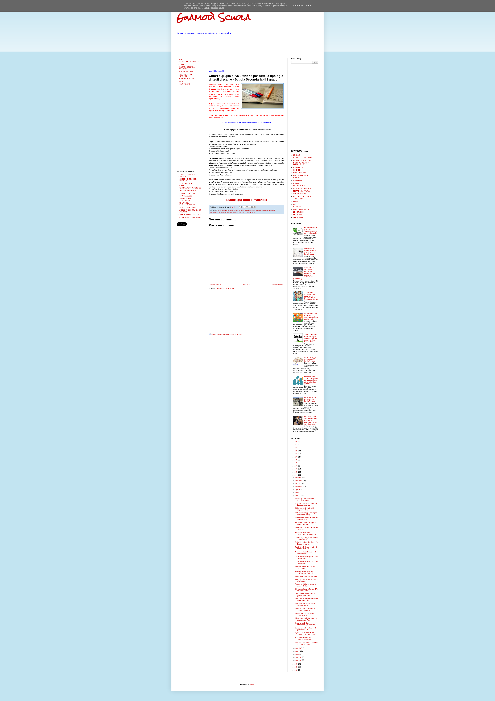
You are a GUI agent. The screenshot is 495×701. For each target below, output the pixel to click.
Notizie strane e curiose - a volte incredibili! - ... (306, 528)
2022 (296, 451)
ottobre (298, 484)
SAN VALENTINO (299, 194)
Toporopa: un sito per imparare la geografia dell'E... (306, 538)
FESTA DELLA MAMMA (301, 191)
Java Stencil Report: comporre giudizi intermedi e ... (305, 595)
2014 (296, 475)
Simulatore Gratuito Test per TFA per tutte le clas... (306, 590)
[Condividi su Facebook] (252, 207)
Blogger (251, 684)
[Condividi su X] (249, 207)
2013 (296, 664)
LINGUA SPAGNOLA (300, 175)
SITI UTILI (182, 81)
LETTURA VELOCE (185, 196)
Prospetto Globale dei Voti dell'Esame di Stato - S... (304, 572)
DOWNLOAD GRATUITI (187, 79)
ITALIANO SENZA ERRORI (302, 160)
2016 (296, 469)
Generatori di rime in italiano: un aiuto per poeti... (306, 518)
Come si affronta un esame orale (306, 576)
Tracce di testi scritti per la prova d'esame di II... (306, 557)
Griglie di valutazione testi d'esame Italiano (241, 212)
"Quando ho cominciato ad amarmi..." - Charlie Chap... (305, 634)
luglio (297, 493)
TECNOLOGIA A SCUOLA (187, 207)
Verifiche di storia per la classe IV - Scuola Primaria (310, 359)
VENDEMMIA (298, 217)
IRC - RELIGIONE (299, 186)
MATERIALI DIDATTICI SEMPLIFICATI (301, 164)
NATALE (296, 204)
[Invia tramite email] (244, 207)
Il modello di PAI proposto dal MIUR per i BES (305, 567)
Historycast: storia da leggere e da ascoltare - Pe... (306, 619)
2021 (296, 454)
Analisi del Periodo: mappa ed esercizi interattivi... (305, 523)
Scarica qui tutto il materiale (246, 200)
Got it (308, 6)
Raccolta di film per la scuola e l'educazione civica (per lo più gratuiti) (310, 230)
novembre (299, 481)
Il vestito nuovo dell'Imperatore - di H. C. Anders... (306, 499)
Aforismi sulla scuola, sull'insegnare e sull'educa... (306, 533)
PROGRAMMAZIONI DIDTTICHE (186, 75)
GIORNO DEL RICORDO (302, 196)
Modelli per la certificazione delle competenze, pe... (306, 553)
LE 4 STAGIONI (298, 212)
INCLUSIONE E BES (186, 72)
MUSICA (296, 183)
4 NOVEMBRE (298, 199)
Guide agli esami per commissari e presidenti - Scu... (306, 599)
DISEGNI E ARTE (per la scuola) (190, 217)
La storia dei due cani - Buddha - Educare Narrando (306, 643)
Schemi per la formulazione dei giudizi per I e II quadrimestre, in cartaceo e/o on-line (311, 296)
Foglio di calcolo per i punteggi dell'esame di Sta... (306, 548)
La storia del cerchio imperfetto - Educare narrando (306, 504)
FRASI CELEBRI (184, 84)
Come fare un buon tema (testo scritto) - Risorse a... (306, 609)
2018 (296, 463)
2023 (296, 448)
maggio (298, 648)
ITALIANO (296, 155)
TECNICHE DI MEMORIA (187, 193)
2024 (296, 445)
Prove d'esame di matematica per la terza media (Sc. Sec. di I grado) (310, 251)
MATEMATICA (298, 167)
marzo (297, 654)
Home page (246, 285)
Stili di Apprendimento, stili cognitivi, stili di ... (304, 509)
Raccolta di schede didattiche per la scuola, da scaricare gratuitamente (311, 316)
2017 (296, 466)
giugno (298, 496)
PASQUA (296, 202)
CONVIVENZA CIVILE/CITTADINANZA (187, 204)
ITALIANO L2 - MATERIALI (302, 158)
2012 (296, 667)
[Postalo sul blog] (247, 207)
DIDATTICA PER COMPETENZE (190, 188)
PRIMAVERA (297, 215)
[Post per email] (240, 207)
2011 (296, 670)
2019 (296, 460)
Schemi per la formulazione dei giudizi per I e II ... (306, 629)
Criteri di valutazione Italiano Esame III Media (230, 210)
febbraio (298, 657)
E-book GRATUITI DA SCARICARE (186, 184)
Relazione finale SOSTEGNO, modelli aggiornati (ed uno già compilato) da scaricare (311, 380)
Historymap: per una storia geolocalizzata (304, 614)
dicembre (298, 477)
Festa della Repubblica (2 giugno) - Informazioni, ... (304, 638)
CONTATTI (182, 64)
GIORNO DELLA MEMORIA (302, 188)
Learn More (298, 6)
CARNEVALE (298, 207)
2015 (296, 472)
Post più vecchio (277, 285)
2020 (296, 457)
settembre (299, 487)
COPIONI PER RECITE (301, 209)
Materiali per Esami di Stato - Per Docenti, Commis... (306, 543)
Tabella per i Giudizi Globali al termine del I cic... (305, 585)
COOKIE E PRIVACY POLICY (189, 62)
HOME (181, 59)
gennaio (298, 660)
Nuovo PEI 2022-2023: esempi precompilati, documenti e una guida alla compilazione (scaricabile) (304, 273)
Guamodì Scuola (214, 17)
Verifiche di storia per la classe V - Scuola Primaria (310, 399)
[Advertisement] (223, 47)
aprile (297, 651)
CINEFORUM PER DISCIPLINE (190, 215)
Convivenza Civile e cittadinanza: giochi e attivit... (306, 624)
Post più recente (215, 285)
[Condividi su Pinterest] (254, 207)
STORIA (296, 178)
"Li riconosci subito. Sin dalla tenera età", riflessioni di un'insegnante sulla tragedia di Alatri (311, 420)
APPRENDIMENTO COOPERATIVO (185, 199)
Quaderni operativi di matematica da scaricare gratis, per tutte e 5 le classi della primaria (311, 338)
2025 (296, 442)
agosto (298, 490)
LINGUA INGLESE (299, 173)
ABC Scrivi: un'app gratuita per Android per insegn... (306, 514)
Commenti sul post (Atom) (225, 288)
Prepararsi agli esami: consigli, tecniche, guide (306, 604)
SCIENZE (296, 170)
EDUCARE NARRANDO (187, 191)
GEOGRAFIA (297, 180)
